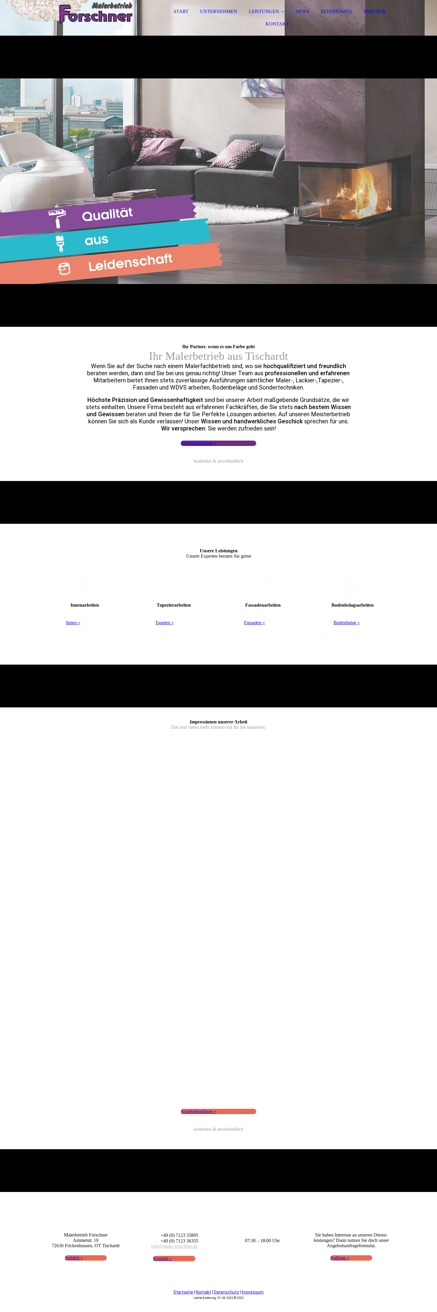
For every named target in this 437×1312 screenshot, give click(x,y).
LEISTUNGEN (264, 11)
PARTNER (374, 11)
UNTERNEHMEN (218, 11)
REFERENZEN (336, 11)
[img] (96, 21)
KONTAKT (277, 23)
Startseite (183, 1292)
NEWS (302, 11)
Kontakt (203, 1292)
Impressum (253, 1292)
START (181, 11)
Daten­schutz (226, 1292)
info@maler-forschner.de (174, 1246)
